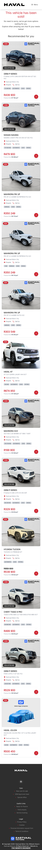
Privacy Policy (22, 822)
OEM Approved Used (22, 794)
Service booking (22, 813)
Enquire (8, 85)
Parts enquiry (22, 809)
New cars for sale (22, 791)
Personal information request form (22, 828)
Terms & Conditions (21, 831)
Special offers (22, 797)
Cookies (21, 825)
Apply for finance (22, 806)
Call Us (17, 85)
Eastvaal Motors (9, 846)
